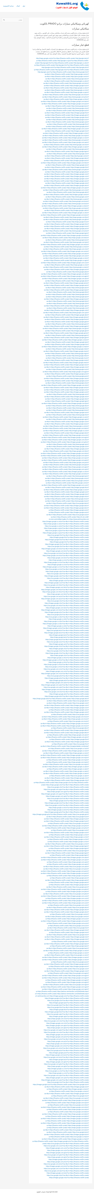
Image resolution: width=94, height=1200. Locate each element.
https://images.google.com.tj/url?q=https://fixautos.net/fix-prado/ (68, 1173)
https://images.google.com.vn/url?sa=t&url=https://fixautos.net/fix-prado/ (65, 673)
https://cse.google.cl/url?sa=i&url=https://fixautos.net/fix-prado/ (68, 787)
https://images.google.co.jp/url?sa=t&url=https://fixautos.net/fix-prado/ (66, 533)
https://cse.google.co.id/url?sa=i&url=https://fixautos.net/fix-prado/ (67, 617)
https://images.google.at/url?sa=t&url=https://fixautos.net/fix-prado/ (67, 696)
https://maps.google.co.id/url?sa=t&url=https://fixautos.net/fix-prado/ (66, 621)
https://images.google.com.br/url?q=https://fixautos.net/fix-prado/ (67, 551)
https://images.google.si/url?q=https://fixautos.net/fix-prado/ (69, 996)
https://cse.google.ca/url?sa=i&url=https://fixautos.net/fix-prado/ (68, 573)
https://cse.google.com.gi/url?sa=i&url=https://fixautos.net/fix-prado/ (66, 1155)
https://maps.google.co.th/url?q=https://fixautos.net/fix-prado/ (69, 662)
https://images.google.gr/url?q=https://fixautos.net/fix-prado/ (52, 814)
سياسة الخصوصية (8, 6)
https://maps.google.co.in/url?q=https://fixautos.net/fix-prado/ (69, 560)
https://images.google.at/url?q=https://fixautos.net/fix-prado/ (69, 694)
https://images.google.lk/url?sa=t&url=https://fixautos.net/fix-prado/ (67, 1012)
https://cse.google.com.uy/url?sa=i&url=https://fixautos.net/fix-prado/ (66, 1075)
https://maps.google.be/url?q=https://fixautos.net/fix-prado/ (69, 637)
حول (24, 6)
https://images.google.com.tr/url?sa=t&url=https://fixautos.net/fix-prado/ (65, 689)
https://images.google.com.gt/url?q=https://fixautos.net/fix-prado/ (67, 1062)
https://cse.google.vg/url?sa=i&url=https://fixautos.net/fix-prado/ (68, 1014)
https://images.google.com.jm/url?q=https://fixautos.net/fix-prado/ (67, 1166)
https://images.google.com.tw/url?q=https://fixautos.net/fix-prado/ (67, 608)
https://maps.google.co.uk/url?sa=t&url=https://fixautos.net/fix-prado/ (66, 524)
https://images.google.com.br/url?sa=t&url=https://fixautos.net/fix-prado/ (65, 549)
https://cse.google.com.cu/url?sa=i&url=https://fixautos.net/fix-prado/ (66, 1146)
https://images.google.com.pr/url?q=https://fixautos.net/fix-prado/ (67, 1037)
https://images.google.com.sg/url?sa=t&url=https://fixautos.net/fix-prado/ (65, 794)
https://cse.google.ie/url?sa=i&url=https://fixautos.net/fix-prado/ (68, 798)
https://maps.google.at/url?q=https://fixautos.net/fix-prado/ (52, 698)
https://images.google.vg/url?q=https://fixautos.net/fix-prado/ (69, 1016)
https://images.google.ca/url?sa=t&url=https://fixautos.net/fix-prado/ (66, 576)
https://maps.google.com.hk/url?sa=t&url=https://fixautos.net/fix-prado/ (65, 592)
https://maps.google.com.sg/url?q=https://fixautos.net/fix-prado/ (68, 791)
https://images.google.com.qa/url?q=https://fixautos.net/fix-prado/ (67, 1025)
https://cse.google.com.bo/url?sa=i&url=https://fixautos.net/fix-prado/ (66, 1057)
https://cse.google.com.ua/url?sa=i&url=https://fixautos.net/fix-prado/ (66, 687)
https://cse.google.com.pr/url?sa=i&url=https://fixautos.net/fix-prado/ (66, 1039)
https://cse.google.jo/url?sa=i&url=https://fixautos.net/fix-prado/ (68, 1143)
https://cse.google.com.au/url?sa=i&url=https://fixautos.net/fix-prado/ (66, 596)
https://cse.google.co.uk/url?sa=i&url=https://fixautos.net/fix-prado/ (67, 526)
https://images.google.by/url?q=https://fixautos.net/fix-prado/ (69, 1003)
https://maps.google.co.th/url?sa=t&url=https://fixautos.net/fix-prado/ (66, 664)
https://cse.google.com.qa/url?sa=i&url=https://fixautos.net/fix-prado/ (66, 1030)
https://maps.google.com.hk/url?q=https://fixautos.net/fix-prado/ (68, 594)
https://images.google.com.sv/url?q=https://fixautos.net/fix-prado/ (67, 1034)
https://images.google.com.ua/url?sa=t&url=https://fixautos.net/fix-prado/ (65, 685)
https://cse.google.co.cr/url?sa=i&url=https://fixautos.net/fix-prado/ (67, 1071)
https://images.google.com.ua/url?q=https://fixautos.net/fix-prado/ (67, 682)
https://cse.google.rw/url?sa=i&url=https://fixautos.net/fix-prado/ (68, 1175)
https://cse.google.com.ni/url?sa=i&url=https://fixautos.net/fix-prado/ (66, 1021)
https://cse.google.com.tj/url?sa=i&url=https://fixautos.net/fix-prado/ (66, 1171)
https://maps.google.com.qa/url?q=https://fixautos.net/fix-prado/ (68, 1028)
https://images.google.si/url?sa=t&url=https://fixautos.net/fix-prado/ (67, 998)
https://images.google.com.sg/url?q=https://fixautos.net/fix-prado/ (67, 796)
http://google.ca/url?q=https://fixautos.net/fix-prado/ (55, 72)
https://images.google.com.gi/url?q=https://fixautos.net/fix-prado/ (67, 1152)
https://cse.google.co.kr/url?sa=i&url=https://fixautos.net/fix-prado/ (67, 805)
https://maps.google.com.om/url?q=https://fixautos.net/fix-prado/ (68, 1044)
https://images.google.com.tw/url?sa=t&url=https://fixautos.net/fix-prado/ (65, 610)
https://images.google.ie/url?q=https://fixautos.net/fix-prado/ (69, 801)
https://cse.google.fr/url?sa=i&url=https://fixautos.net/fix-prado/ (68, 535)
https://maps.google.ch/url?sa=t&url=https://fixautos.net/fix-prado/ (67, 653)
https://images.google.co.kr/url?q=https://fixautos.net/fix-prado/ (68, 810)
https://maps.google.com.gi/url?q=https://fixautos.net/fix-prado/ (68, 1157)
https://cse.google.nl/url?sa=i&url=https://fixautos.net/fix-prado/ (68, 601)
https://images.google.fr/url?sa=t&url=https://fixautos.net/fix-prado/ (67, 539)
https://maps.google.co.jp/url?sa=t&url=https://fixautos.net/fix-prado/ (66, 528)
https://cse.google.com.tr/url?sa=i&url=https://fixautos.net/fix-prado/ (66, 692)
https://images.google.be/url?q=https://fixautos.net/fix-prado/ (69, 635)
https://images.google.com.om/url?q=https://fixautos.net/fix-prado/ (67, 1046)
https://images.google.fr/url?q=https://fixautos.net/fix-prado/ (69, 537)
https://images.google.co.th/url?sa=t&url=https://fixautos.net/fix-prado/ (66, 660)
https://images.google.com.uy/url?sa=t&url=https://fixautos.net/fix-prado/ (65, 1080)
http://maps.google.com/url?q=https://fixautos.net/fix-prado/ (55, 58)
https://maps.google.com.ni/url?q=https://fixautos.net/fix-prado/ (68, 1018)
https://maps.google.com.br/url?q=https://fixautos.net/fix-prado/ (68, 558)
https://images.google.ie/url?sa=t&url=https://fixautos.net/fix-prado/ (67, 803)
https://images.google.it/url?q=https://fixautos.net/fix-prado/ (69, 542)
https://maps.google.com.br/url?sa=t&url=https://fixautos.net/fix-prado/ (66, 555)
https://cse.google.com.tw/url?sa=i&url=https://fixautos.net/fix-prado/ (66, 605)
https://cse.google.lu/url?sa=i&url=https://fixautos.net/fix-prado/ (68, 1082)
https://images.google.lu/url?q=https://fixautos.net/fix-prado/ (52, 1084)
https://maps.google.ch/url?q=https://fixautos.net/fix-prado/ (69, 655)
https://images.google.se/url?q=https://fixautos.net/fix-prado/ (69, 644)
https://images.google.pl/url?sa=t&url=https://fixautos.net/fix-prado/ (67, 612)
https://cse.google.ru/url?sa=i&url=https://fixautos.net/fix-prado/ (68, 578)
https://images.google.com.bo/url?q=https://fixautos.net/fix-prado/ (67, 1055)
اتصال (18, 6)
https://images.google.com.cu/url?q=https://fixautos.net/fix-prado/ (67, 1148)
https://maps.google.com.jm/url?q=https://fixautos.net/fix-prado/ (68, 1162)
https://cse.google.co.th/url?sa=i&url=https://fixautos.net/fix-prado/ (67, 667)
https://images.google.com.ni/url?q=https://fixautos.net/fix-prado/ (67, 1023)
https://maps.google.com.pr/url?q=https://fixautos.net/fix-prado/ (68, 1041)
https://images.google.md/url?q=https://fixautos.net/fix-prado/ (69, 1159)
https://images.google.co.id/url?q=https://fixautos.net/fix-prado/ (68, 626)
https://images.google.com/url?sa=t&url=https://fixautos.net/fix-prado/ (66, 628)
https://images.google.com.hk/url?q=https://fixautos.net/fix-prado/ (67, 587)
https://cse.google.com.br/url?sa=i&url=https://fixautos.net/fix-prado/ (66, 553)
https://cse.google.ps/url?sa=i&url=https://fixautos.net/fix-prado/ (68, 1050)
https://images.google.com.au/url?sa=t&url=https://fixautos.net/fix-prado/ (65, 599)
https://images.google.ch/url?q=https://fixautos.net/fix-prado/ (69, 648)
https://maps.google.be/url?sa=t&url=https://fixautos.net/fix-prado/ (67, 639)
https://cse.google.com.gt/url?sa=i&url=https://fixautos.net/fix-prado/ (66, 1064)
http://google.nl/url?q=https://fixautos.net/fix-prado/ (72, 70)
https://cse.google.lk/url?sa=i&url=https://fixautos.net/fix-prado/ (68, 1007)
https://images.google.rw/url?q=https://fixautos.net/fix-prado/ (69, 1177)
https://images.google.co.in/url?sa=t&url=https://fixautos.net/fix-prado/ (66, 567)
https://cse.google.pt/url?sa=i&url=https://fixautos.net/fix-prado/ (68, 676)
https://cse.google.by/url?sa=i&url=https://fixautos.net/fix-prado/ (68, 1005)
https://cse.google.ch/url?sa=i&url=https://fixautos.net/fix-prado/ (68, 651)
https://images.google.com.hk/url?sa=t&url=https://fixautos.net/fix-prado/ (65, 589)
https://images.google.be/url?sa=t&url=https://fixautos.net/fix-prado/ (66, 633)
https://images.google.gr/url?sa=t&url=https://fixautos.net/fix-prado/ (67, 812)
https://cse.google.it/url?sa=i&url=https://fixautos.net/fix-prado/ (68, 546)
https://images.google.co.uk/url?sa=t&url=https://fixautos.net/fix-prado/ (65, 521)
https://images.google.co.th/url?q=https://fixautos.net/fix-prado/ (68, 658)
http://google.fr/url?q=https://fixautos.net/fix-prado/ (56, 63)
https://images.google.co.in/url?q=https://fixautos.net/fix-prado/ (68, 564)
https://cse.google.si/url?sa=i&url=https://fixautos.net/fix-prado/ (68, 1000)
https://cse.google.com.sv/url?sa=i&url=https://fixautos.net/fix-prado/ (66, 1032)
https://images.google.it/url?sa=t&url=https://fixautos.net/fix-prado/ (67, 544)
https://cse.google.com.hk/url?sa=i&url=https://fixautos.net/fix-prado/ (66, 585)
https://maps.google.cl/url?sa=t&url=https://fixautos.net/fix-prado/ (67, 785)
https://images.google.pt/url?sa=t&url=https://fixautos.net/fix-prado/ (67, 678)
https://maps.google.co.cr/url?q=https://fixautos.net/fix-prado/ (69, 1073)
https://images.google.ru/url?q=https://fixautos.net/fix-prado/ (69, 580)
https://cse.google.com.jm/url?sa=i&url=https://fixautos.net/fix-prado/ (66, 1164)
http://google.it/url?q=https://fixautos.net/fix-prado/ (72, 65)
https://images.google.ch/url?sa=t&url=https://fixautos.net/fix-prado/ (66, 646)
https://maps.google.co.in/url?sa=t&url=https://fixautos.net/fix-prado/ (66, 562)
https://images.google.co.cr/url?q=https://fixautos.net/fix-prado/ (68, 1068)
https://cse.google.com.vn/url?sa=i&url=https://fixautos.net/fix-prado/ (66, 669)
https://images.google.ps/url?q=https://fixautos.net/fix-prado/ (69, 1053)
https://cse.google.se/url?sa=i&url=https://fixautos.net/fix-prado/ (68, 642)
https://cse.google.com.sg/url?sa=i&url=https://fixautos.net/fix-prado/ (66, 789)
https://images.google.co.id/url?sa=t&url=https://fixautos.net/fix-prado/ (66, 623)
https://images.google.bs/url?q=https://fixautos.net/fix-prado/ (69, 1059)
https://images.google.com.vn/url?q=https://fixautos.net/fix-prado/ (67, 671)
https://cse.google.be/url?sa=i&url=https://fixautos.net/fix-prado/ (68, 630)
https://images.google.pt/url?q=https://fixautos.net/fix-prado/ (69, 680)
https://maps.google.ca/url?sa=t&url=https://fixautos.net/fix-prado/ (67, 571)
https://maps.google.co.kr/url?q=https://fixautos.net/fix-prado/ (69, 807)
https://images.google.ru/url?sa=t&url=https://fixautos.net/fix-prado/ (67, 583)
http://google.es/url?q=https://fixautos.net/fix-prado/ (59, 67)
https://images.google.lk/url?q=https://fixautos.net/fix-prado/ (69, 1009)
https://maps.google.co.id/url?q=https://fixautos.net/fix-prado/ (69, 619)
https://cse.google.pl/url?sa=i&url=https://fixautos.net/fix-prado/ (68, 614)
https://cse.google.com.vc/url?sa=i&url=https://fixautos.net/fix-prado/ (66, 1168)
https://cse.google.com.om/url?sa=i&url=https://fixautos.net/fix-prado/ (66, 1048)
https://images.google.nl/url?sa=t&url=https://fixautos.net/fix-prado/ (67, 603)
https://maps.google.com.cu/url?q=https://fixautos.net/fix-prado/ (68, 1150)
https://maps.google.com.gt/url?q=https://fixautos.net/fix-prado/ (68, 1066)
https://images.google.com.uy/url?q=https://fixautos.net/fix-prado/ (67, 1078)
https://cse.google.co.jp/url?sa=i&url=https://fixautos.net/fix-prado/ (67, 530)
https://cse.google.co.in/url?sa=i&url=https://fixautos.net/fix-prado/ (67, 569)
